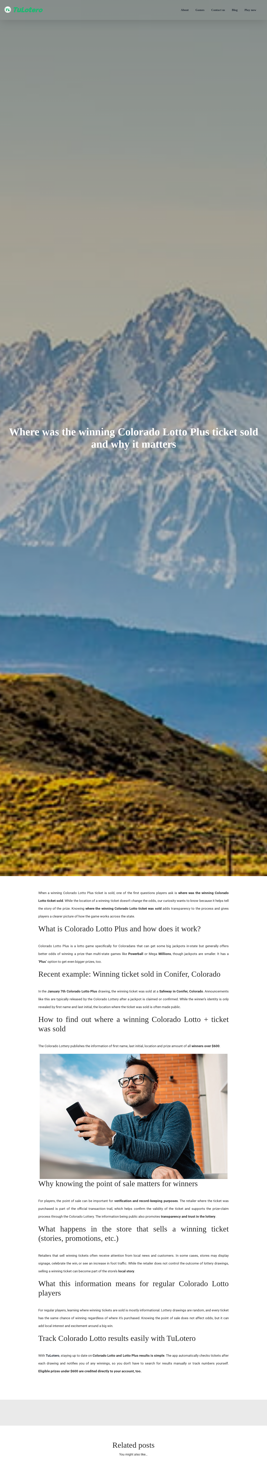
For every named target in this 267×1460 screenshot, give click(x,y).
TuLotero (52, 1355)
